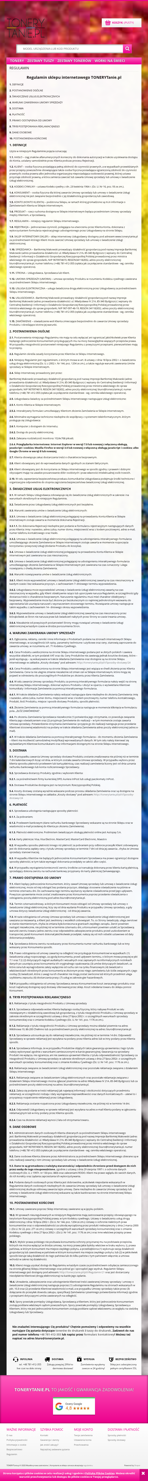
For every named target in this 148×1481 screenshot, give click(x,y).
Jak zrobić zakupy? (49, 1444)
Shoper (137, 1465)
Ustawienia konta (82, 1439)
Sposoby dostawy (116, 1439)
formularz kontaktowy (99, 1334)
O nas (9, 1435)
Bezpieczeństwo (14, 1449)
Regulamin (12, 1454)
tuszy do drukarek (99, 1330)
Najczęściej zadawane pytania (55, 1449)
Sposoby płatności (117, 1435)
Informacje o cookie (16, 1444)
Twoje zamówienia (83, 1435)
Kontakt (44, 1435)
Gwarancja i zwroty (49, 1439)
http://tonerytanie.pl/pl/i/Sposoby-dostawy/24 (103, 662)
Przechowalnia (81, 1444)
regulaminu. (88, 1465)
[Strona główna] (26, 28)
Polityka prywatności (17, 1439)
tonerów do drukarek (70, 1330)
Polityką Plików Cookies (99, 1473)
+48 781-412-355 (50, 1334)
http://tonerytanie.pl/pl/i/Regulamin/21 (82, 1272)
